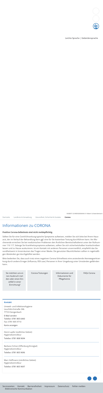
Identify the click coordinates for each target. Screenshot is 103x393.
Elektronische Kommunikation (18, 388)
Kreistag (3, 22)
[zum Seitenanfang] (95, 378)
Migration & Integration (62, 4)
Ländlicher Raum (80, 14)
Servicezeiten (8, 386)
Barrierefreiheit (35, 386)
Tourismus (10, 17)
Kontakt (21, 386)
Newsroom (5, 32)
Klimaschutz (94, 14)
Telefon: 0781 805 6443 (14, 318)
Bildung (56, 14)
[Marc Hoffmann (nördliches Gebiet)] (51, 364)
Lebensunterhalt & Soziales (24, 4)
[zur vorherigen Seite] (89, 378)
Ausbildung (39, 29)
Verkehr (40, 4)
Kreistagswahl (48, 24)
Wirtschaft (98, 4)
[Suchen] (96, 19)
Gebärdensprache (90, 38)
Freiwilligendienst (71, 29)
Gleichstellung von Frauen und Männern (52, 17)
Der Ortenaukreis (13, 14)
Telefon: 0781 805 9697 (14, 366)
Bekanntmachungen (25, 17)
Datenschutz (63, 386)
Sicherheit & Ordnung (83, 4)
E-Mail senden (10, 315)
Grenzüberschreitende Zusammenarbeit (24, 19)
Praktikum (57, 29)
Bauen (8, 4)
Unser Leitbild (85, 29)
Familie (48, 4)
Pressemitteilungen (14, 35)
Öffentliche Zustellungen (35, 35)
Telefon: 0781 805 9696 (14, 352)
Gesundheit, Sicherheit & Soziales (37, 14)
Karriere (3, 27)
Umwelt (20, 6)
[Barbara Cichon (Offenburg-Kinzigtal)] (51, 350)
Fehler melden (78, 386)
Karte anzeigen (11, 325)
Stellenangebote (13, 29)
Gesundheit (11, 6)
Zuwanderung (66, 14)
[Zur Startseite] (18, 59)
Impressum (50, 386)
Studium (49, 29)
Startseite (6, 217)
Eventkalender (27, 29)
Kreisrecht (37, 24)
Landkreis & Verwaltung (11, 11)
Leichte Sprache (72, 38)
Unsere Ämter (6, 9)
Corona (68, 217)
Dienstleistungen (7, 1)
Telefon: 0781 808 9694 (14, 338)
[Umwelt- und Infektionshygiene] (51, 316)
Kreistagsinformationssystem (19, 24)
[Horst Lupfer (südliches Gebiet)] (51, 336)
